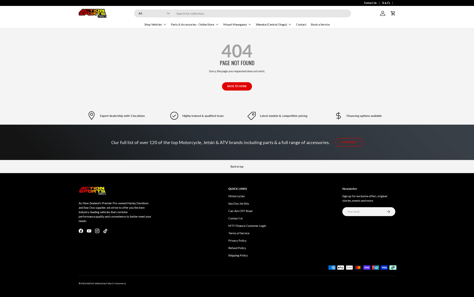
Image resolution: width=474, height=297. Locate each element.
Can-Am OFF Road (240, 211)
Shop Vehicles (153, 24)
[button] (393, 13)
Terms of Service (238, 233)
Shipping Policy (238, 255)
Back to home (237, 86)
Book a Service (320, 24)
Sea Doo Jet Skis (238, 203)
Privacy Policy (237, 240)
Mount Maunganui (235, 24)
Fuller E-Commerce (116, 283)
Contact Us (370, 2)
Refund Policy (237, 248)
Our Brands (349, 142)
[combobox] (242, 13)
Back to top (237, 166)
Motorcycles (236, 196)
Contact (301, 24)
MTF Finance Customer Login (247, 225)
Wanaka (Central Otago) (271, 24)
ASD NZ (90, 283)
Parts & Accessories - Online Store (192, 24)
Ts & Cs (386, 2)
